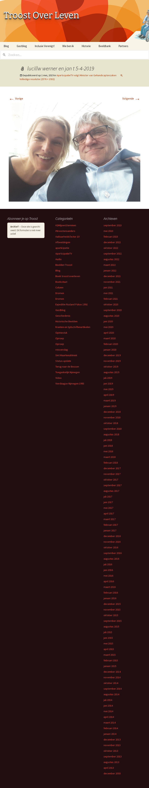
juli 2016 (108, 564)
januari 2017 (110, 530)
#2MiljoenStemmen (65, 225)
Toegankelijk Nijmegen (67, 372)
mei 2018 (108, 451)
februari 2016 (111, 592)
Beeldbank (104, 46)
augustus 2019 (111, 372)
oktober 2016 (111, 547)
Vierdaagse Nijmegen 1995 (69, 383)
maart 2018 (110, 457)
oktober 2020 (111, 304)
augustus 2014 (111, 694)
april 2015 (109, 649)
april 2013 (109, 767)
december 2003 (112, 773)
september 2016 (113, 553)
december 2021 (112, 276)
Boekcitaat (61, 281)
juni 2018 (108, 445)
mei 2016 (108, 575)
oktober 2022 (111, 248)
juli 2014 (108, 700)
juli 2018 (108, 440)
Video (58, 378)
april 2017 (109, 513)
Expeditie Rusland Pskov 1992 (71, 304)
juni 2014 (108, 705)
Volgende (131, 98)
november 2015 (112, 609)
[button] (74, 152)
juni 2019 (108, 383)
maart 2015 (110, 654)
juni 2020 (108, 321)
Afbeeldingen (62, 242)
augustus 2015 (111, 626)
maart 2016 (110, 587)
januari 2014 (110, 734)
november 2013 (112, 745)
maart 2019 (110, 400)
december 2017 (112, 468)
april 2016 (109, 581)
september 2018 (113, 428)
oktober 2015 (111, 615)
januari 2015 (110, 666)
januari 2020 (110, 349)
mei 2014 (108, 711)
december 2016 (112, 536)
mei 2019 (108, 389)
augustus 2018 (111, 434)
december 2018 (112, 411)
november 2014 (112, 677)
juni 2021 (108, 287)
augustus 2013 (111, 762)
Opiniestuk (61, 332)
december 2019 (112, 355)
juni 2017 (108, 502)
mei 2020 (108, 327)
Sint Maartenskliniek (66, 355)
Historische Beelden (66, 321)
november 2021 (112, 281)
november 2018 (112, 417)
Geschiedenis (62, 315)
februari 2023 (111, 236)
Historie (86, 46)
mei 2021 (108, 293)
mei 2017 (108, 507)
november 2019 (112, 361)
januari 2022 (110, 270)
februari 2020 (111, 344)
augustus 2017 (111, 491)
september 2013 (113, 756)
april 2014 (109, 717)
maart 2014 (110, 722)
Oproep (59, 338)
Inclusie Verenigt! (45, 46)
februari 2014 (111, 728)
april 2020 (109, 332)
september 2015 (113, 620)
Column (59, 287)
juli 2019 (108, 378)
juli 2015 (108, 632)
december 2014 (112, 671)
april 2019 (109, 394)
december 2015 (112, 604)
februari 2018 (111, 462)
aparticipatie (62, 248)
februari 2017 (111, 524)
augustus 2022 (111, 259)
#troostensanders (65, 231)
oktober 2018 (111, 423)
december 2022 (112, 242)
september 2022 (113, 253)
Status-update (63, 361)
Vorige (16, 98)
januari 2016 (110, 598)
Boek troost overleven (67, 276)
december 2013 (112, 739)
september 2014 (113, 688)
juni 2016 (108, 570)
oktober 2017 (111, 479)
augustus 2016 (111, 558)
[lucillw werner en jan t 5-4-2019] (74, 152)
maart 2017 (110, 519)
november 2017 (112, 474)
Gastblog (22, 46)
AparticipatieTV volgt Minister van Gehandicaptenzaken (86, 75)
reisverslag (61, 349)
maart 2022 (110, 264)
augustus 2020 (111, 315)
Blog (6, 46)
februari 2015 (111, 660)
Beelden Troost (63, 264)
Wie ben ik (68, 46)
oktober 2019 (111, 366)
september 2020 (113, 310)
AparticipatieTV (63, 253)
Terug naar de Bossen (67, 366)
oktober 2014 (111, 683)
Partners (123, 46)
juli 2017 (108, 496)
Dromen (59, 293)
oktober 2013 (111, 750)
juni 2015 (108, 637)
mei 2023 (108, 231)
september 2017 (113, 485)
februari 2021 (111, 298)
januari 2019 (110, 406)
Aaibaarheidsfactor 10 (67, 236)
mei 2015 (108, 643)
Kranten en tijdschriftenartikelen (72, 327)
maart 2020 (110, 338)
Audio (58, 259)
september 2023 (113, 225)
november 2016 (112, 541)
